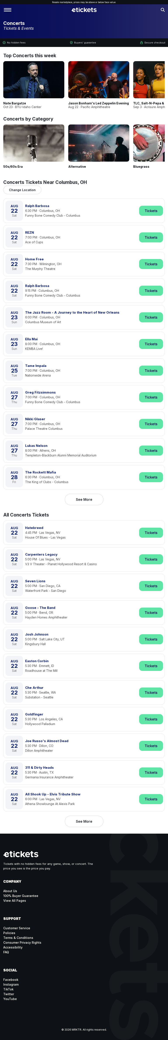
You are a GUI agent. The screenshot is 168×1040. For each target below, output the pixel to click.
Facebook (10, 979)
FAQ (6, 952)
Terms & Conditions (18, 938)
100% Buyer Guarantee (20, 896)
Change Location (22, 190)
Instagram (11, 984)
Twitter (8, 994)
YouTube (10, 999)
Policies (9, 933)
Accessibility (13, 947)
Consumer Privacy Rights (22, 942)
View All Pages (14, 900)
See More (84, 499)
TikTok (8, 989)
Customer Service (16, 928)
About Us (10, 891)
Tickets (151, 211)
